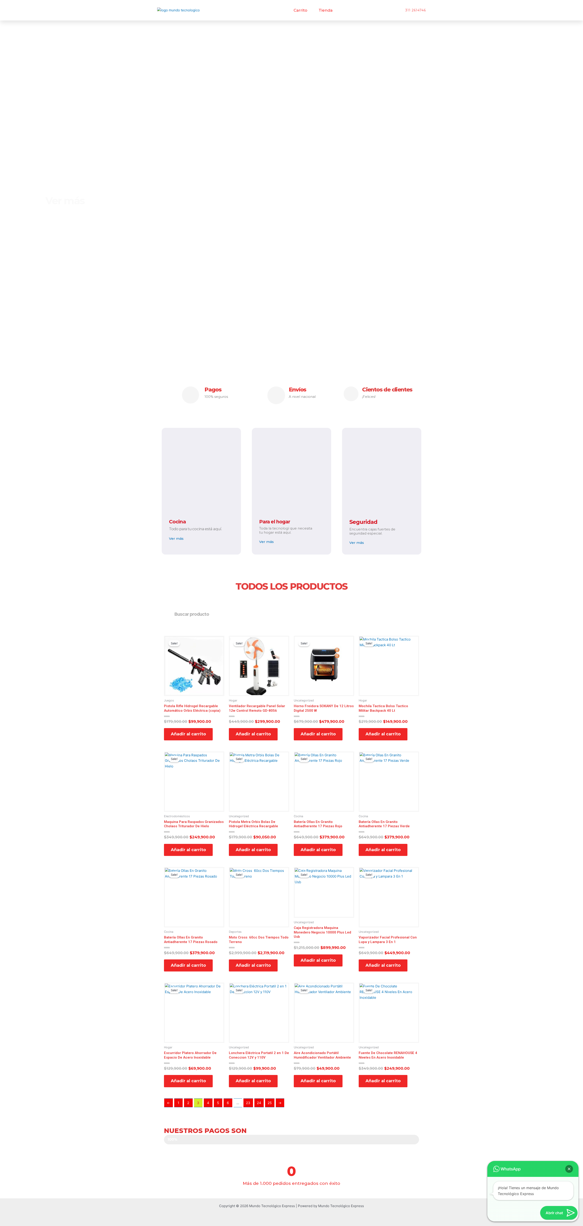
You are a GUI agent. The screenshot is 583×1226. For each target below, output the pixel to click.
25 (270, 1103)
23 (248, 1103)
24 (259, 1103)
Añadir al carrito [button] (188, 734)
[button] (569, 1169)
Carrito (300, 10)
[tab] (557, 162)
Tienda (325, 10)
